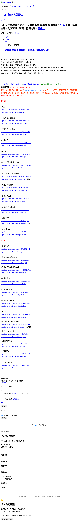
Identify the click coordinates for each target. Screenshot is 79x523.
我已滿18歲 (5, 519)
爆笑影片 (16, 399)
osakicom (4, 383)
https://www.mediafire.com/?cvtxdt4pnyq (13, 112)
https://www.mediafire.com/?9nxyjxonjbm (13, 272)
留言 (18, 393)
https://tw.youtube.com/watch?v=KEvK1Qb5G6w (16, 334)
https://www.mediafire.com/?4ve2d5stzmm (14, 123)
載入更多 (4, 406)
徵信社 (41, 28)
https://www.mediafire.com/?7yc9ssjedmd (13, 346)
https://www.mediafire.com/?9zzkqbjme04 (13, 223)
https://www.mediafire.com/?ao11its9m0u (13, 317)
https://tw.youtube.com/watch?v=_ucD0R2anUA (16, 270)
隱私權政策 (50, 496)
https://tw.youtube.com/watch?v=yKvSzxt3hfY (15, 210)
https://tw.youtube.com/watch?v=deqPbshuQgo (15, 260)
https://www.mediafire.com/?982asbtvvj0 (13, 157)
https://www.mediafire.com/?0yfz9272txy (13, 295)
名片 (6, 41)
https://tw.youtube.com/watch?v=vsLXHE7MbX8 (16, 365)
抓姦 (62, 25)
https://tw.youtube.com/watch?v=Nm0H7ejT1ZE (16, 187)
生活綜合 (16, 33)
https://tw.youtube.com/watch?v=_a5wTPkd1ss (15, 314)
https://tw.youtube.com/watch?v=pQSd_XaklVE (15, 132)
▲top (2, 402)
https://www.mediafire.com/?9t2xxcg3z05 (13, 337)
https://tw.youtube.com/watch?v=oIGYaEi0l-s (15, 199)
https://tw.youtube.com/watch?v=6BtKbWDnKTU (16, 281)
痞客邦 (14, 393)
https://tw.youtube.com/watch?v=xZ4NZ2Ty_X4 (16, 165)
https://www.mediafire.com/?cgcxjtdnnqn (13, 235)
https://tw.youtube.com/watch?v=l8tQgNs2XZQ (15, 109)
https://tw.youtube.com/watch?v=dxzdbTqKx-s (15, 344)
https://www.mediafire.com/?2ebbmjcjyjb (13, 368)
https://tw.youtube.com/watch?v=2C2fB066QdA (15, 232)
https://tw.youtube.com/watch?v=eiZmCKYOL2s (16, 143)
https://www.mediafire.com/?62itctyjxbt (13, 179)
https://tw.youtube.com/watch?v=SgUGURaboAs (16, 176)
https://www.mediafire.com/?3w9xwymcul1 (14, 190)
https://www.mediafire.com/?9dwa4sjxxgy (13, 356)
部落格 (7, 39)
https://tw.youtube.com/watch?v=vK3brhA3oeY (15, 121)
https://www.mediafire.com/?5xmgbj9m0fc (14, 134)
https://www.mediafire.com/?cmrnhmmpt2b (14, 263)
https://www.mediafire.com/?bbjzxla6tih (13, 201)
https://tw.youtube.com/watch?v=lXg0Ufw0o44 (15, 324)
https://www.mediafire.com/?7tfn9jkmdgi (13, 252)
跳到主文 (4, 20)
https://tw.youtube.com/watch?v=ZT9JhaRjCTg (15, 221)
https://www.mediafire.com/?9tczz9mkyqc (13, 212)
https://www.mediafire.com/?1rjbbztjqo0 (13, 327)
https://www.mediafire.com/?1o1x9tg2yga (13, 306)
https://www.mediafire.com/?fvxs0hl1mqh (13, 168)
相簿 (6, 37)
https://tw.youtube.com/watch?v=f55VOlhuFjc (15, 292)
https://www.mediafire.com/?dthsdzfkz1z (13, 284)
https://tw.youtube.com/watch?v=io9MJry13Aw (15, 303)
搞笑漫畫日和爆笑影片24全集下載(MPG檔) (27, 50)
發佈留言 (4, 418)
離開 (11, 519)
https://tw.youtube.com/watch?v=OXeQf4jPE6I (15, 249)
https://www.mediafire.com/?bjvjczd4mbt (13, 145)
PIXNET (25, 496)
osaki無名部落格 (12, 15)
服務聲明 (57, 496)
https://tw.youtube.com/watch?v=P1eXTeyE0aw (15, 154)
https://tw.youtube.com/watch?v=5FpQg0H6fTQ (16, 354)
